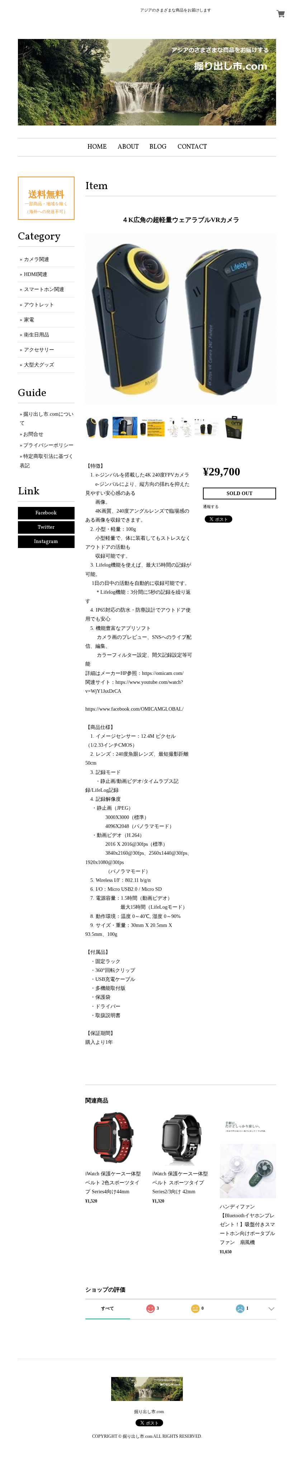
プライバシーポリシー (48, 445)
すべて (107, 1308)
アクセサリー (39, 349)
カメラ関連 (36, 259)
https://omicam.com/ (163, 673)
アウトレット (39, 304)
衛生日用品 (36, 334)
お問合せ (33, 434)
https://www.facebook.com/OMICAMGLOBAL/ (134, 709)
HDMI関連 (35, 274)
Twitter (46, 527)
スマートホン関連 (44, 289)
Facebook (46, 513)
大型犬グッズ (39, 364)
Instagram (46, 541)
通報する (211, 506)
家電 (29, 319)
